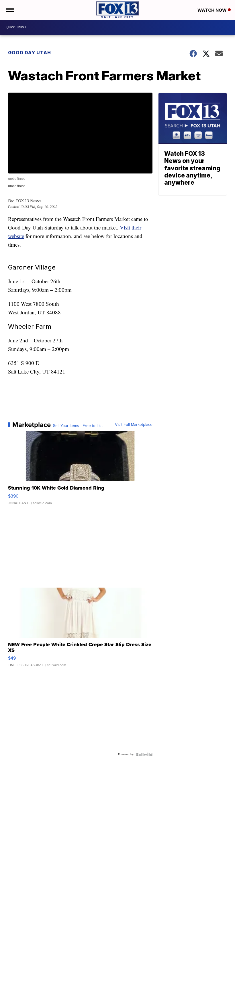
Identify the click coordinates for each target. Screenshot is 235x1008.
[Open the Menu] (9, 10)
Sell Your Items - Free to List (78, 426)
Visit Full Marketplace (133, 425)
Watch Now (212, 10)
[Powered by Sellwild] (144, 754)
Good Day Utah (29, 52)
